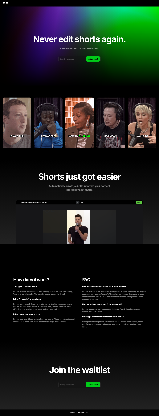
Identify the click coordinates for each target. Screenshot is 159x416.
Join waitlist (93, 59)
